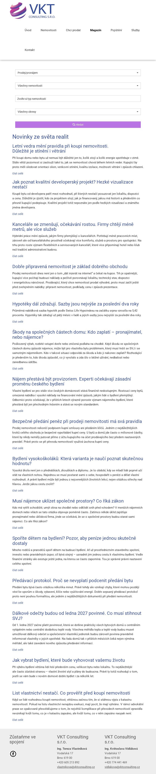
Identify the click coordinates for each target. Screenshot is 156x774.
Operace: (20, 66)
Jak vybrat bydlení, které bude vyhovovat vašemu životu (68, 660)
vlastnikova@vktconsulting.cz (76, 767)
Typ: (17, 79)
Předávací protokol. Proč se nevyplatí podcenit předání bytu (72, 580)
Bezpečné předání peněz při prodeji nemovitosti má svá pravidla (77, 421)
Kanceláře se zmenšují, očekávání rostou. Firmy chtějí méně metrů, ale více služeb (73, 227)
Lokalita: (20, 105)
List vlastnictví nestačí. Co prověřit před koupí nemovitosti (71, 693)
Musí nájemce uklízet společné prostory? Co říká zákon (68, 501)
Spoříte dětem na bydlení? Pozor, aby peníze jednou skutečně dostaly (74, 541)
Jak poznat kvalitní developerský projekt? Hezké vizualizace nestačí (72, 184)
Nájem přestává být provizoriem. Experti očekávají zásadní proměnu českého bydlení (71, 381)
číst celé (17, 173)
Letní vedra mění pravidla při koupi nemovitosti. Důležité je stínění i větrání (60, 148)
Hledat (79, 124)
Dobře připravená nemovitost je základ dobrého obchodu (69, 266)
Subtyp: (20, 92)
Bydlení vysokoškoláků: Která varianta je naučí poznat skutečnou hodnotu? (77, 461)
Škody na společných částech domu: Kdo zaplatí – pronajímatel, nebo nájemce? (77, 334)
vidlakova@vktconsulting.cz (122, 767)
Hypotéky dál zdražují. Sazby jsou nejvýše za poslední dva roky (75, 304)
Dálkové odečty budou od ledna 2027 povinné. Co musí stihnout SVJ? (76, 616)
